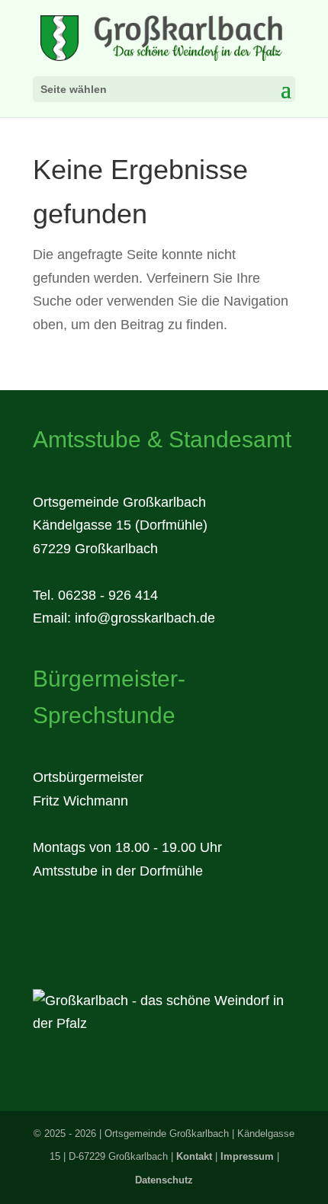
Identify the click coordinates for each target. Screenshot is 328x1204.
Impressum (247, 1156)
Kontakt (194, 1156)
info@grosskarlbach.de (145, 618)
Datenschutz (164, 1180)
